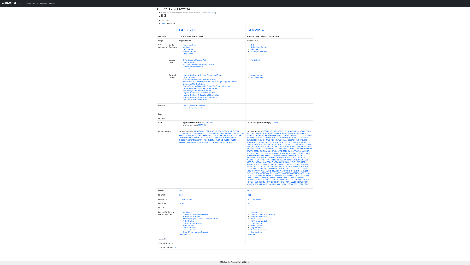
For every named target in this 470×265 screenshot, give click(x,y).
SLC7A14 (271, 166)
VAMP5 (267, 184)
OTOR (292, 155)
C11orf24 (285, 135)
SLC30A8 (219, 138)
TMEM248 (211, 140)
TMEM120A (298, 171)
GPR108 (260, 149)
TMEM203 (298, 173)
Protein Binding (188, 62)
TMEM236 (275, 175)
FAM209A (255, 30)
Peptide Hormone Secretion (192, 223)
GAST (276, 146)
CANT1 (249, 138)
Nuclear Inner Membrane (259, 47)
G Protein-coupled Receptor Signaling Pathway (199, 79)
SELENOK (284, 162)
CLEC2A (182, 133)
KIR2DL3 (274, 151)
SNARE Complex (257, 225)
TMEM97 (198, 142)
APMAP (303, 131)
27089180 (209, 122)
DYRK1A (204, 133)
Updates (52, 3)
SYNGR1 (274, 168)
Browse (28, 3)
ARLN (279, 133)
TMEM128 (306, 171)
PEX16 (255, 157)
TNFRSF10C (206, 142)
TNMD (291, 180)
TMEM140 (250, 173)
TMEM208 (306, 173)
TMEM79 (293, 177)
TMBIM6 (268, 171)
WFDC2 (290, 184)
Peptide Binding (188, 69)
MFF (248, 153)
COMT (296, 140)
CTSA (306, 140)
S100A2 (288, 160)
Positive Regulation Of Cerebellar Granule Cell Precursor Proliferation (207, 86)
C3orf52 (308, 135)
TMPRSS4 (265, 180)
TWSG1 (287, 182)
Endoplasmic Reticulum (191, 216)
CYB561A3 (197, 133)
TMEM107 (283, 171)
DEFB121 (288, 142)
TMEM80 (234, 140)
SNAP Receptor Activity (259, 221)
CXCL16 (255, 142)
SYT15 (280, 168)
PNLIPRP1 (250, 160)
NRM (262, 155)
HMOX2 (309, 149)
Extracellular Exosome (259, 51)
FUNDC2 (259, 146)
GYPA (286, 149)
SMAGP (278, 166)
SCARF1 (200, 138)
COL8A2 (291, 140)
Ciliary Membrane (189, 54)
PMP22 (302, 157)
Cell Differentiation (257, 77)
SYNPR (231, 138)
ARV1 (284, 133)
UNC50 (305, 182)
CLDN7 (230, 131)
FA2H (285, 144)
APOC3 (308, 131)
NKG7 (258, 155)
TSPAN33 (269, 182)
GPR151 (267, 149)
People (35, 3)
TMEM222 (258, 175)
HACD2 (291, 149)
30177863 (201, 125)
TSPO (282, 182)
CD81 (269, 138)
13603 (181, 195)
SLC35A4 (277, 164)
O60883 (181, 203)
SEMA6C (291, 162)
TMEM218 (250, 175)
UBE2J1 (294, 182)
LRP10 (295, 151)
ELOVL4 (211, 133)
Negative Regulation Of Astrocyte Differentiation (200, 97)
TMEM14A (274, 173)
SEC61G (277, 162)
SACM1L (294, 160)
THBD (249, 171)
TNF (277, 180)
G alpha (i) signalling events (193, 108)
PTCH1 (261, 160)
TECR (292, 168)
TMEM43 (250, 177)
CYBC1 (281, 142)
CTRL (302, 140)
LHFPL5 (222, 135)
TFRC (305, 168)
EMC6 (252, 144)
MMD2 (271, 153)
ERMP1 (279, 144)
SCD (306, 160)
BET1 (253, 135)
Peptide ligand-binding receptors (194, 105)
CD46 (220, 131)
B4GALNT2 (304, 133)
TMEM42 (306, 175)
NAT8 (308, 153)
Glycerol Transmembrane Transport (195, 232)
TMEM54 (227, 140)
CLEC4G (256, 140)
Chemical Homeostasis (259, 230)
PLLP (274, 157)
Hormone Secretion (189, 230)
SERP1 (213, 138)
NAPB (303, 153)
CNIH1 (272, 140)
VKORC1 (273, 184)
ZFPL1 (249, 186)
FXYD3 (235, 133)
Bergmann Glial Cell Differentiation (195, 99)
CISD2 (224, 131)
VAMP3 (255, 184)
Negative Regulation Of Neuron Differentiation (199, 93)
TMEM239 (282, 175)
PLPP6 (297, 157)
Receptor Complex (189, 51)
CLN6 (262, 140)
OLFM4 (273, 155)
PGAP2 (261, 157)
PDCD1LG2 (229, 135)
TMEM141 (258, 173)
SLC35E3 (291, 164)
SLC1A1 (256, 164)
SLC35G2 (298, 164)
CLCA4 (288, 138)
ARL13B (214, 131)
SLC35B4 (284, 164)
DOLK (309, 142)
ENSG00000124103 (254, 199)
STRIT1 (307, 166)
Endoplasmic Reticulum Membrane (195, 214)
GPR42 (193, 135)
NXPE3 (267, 155)
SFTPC (303, 162)
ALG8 (290, 131)
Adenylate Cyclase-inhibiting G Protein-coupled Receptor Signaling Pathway (210, 81)
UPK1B (229, 142)
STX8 (269, 168)
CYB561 (261, 142)
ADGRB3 (197, 131)
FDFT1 (249, 146)
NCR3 (249, 155)
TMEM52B (219, 140)
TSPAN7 (276, 182)
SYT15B (286, 168)
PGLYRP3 (268, 157)
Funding (43, 3)
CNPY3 (278, 140)
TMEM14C (290, 173)
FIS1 (253, 146)
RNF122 (182, 138)
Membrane (186, 47)
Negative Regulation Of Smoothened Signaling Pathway (202, 95)
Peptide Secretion (189, 227)
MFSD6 (253, 153)
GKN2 (249, 149)
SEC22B (270, 162)
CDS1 (279, 138)
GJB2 (304, 146)
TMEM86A (183, 142)
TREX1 (256, 182)
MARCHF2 (306, 151)
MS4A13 (283, 153)
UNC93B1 (222, 142)
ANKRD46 (295, 131)
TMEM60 (272, 177)
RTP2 (277, 160)
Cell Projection (188, 49)
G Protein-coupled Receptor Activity (195, 60)
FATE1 (301, 144)
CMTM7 (267, 140)
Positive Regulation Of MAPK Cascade (197, 90)
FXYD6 (270, 146)
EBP (248, 144)
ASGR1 (289, 133)
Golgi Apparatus (256, 227)
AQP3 (274, 133)
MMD (266, 153)
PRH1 (239, 135)
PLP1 (282, 157)
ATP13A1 (295, 133)
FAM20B (290, 144)
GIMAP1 (292, 146)
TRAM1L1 (305, 180)
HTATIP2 (250, 151)
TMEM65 (279, 177)
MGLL (258, 153)
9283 (180, 190)
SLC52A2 (264, 166)
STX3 (260, 168)
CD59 (265, 138)
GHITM (286, 146)
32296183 (211, 13)
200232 (249, 190)
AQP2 (270, 133)
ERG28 (216, 133)
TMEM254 (298, 175)
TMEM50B (264, 177)
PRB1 (257, 160)
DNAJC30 (302, 142)
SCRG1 (257, 162)
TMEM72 (286, 177)
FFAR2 (229, 133)
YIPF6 (306, 184)
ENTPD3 (262, 144)
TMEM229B (266, 175)
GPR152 (188, 135)
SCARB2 (193, 138)
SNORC (296, 166)
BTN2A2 (278, 135)
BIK (257, 135)
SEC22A (207, 138)
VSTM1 (284, 184)
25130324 (274, 122)
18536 (249, 195)
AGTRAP (279, 131)
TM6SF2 (261, 171)
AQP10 (208, 131)
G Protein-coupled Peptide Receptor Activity (198, 64)
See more (183, 234)
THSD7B (182, 140)
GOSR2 (254, 149)
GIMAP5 (299, 146)
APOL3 (259, 133)
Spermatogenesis (257, 75)
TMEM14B (282, 173)
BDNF (249, 135)
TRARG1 (250, 182)
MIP (262, 153)
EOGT (268, 144)
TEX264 (297, 168)
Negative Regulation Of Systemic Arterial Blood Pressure (203, 75)
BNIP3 (272, 135)
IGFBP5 (204, 135)
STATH (301, 166)
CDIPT (274, 138)
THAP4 (236, 138)
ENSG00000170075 (186, 199)
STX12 (249, 168)
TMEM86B (191, 142)
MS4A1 (276, 153)
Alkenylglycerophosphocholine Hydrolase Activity (200, 219)
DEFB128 (295, 142)
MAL (299, 151)
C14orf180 (292, 135)
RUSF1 (282, 160)
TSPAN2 (262, 182)
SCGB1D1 (250, 162)
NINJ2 (253, 155)
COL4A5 (284, 140)
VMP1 (279, 184)
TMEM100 (275, 171)
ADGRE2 (266, 131)
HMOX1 (303, 149)
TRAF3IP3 (297, 180)
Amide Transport (188, 225)
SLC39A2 (250, 166)
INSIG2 (210, 135)
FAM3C (296, 144)
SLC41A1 (257, 166)
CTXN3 (249, 142)
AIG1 (285, 131)
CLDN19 (294, 138)
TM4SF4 (189, 140)
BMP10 (261, 135)
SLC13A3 (250, 164)
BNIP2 (267, 135)
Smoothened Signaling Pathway (194, 84)
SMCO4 (284, 166)
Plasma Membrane (189, 45)
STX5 (264, 168)
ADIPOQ (273, 131)
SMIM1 (290, 166)
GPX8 (199, 135)
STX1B (254, 168)
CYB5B (275, 142)
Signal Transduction (190, 77)
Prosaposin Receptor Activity (193, 66)
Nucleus (253, 45)
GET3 (281, 146)
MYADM (289, 153)
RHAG (267, 160)
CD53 (260, 138)
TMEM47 (257, 177)
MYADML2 (296, 153)
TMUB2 (272, 180)
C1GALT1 (299, 135)
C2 (305, 135)
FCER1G (308, 144)
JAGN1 (216, 135)
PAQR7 (297, 155)
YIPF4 (301, 184)
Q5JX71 (249, 203)
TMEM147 (196, 140)
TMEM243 (203, 140)
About (21, 3)
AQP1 (203, 131)
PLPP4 (291, 157)
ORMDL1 (279, 155)
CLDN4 (305, 138)
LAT (279, 151)
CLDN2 (300, 138)
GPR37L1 (187, 30)
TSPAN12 (215, 142)
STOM (225, 138)
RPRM (187, 138)
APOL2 (254, 133)
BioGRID (164, 23)
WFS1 (296, 184)
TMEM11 (290, 171)
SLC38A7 (306, 164)
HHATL (297, 149)
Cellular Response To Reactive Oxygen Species (200, 88)
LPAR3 (290, 151)
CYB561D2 (269, 142)
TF (302, 168)
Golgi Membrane (256, 232)
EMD (257, 144)
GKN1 (309, 146)
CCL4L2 (255, 138)
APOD (249, 133)
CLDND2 (236, 131)
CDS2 (284, 138)
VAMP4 (261, 184)
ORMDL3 (286, 155)
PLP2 (286, 157)
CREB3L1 (189, 133)
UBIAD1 (300, 182)
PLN (235, 135)
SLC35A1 (270, 164)
